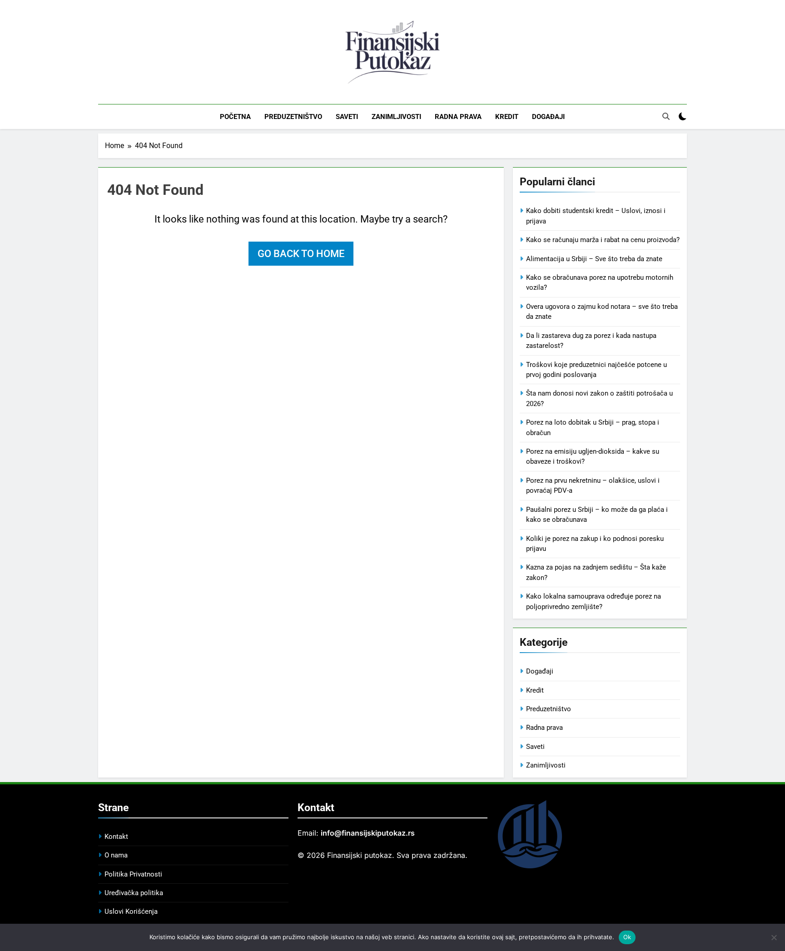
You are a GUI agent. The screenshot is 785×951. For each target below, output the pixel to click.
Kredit (506, 117)
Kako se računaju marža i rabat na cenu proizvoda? (603, 240)
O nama (116, 855)
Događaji (548, 117)
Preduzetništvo (293, 117)
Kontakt (116, 836)
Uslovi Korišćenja (131, 911)
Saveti (347, 117)
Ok (627, 937)
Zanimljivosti (396, 117)
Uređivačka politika (133, 893)
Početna (235, 117)
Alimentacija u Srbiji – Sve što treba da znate (594, 259)
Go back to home (301, 253)
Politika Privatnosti (133, 874)
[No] (773, 937)
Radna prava (458, 117)
